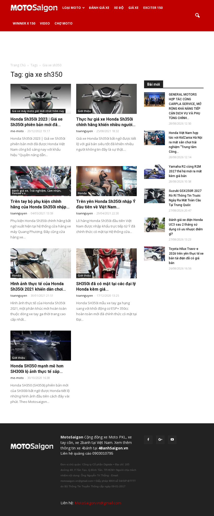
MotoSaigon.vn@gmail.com (98, 502)
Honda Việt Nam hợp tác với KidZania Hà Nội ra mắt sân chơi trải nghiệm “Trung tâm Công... (185, 142)
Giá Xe (133, 7)
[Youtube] (172, 440)
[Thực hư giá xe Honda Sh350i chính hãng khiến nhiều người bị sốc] (106, 99)
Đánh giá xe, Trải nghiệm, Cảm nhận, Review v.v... (36, 192)
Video (45, 23)
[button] (197, 15)
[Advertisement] (107, 46)
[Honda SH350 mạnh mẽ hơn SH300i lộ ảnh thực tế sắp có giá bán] (40, 346)
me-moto (17, 131)
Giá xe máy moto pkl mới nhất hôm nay (38, 111)
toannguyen (84, 131)
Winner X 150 (24, 23)
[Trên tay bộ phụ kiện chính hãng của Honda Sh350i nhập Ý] (40, 181)
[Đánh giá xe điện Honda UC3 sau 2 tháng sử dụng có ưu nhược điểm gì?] (154, 225)
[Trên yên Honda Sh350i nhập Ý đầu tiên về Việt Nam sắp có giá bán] (106, 181)
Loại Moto (71, 7)
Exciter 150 (153, 7)
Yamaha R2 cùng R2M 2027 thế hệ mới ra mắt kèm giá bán (185, 171)
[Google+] (160, 440)
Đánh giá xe (99, 7)
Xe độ (119, 7)
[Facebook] (148, 440)
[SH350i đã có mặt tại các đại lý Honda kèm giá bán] (106, 263)
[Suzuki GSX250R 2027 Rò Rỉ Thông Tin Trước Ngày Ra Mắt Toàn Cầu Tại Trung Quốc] (154, 196)
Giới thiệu (84, 111)
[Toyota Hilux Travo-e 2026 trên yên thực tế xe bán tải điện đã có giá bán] (154, 254)
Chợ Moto (64, 23)
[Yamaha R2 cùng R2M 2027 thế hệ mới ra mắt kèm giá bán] (154, 171)
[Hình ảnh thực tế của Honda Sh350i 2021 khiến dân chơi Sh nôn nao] (40, 263)
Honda (82, 193)
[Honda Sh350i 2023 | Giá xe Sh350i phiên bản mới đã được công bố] (40, 99)
